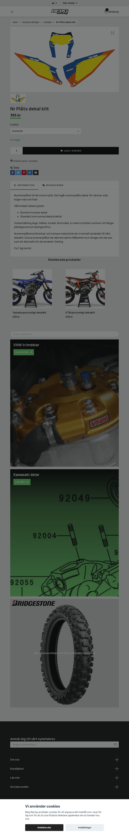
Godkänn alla (44, 827)
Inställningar (84, 827)
